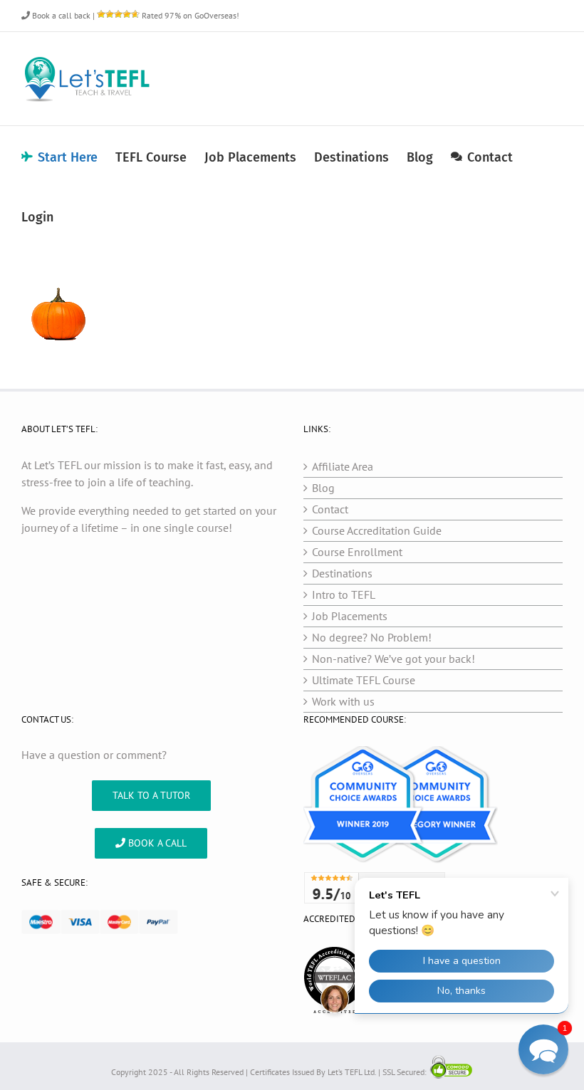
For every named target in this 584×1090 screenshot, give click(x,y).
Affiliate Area (342, 466)
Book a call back (60, 15)
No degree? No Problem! (372, 637)
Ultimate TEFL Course (363, 680)
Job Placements (349, 616)
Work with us (343, 701)
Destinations (342, 573)
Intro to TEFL (343, 594)
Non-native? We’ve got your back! (393, 658)
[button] (543, 1049)
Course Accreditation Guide (377, 530)
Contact (330, 509)
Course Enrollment (357, 552)
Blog (323, 488)
